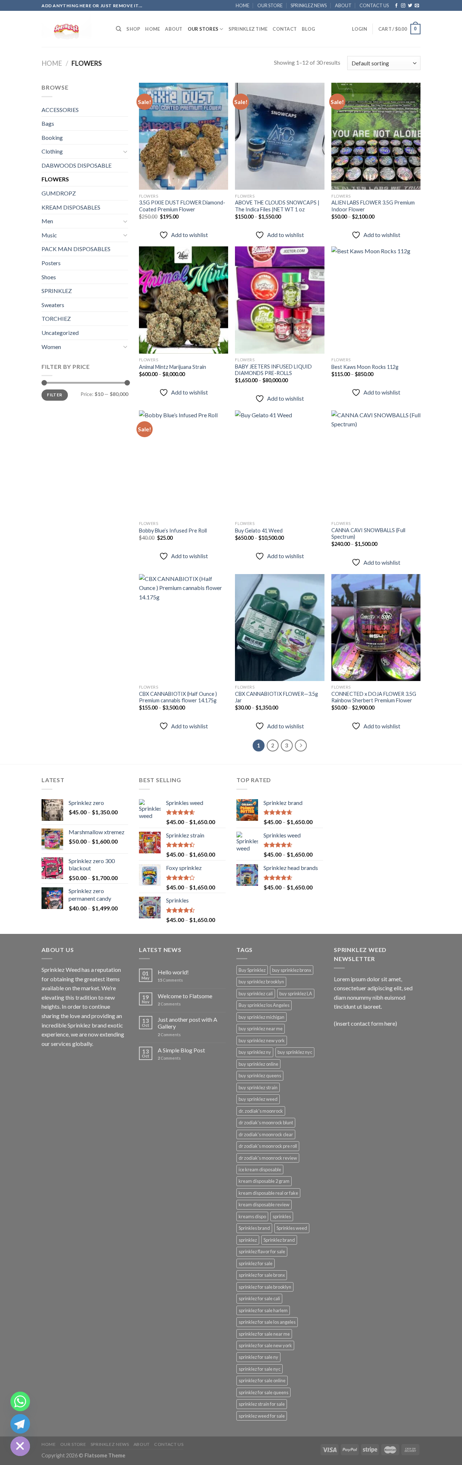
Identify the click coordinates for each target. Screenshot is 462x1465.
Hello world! (173, 972)
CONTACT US (374, 5)
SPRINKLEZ (57, 290)
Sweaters (53, 304)
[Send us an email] (417, 5)
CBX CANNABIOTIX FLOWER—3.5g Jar (276, 697)
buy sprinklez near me (261, 1028)
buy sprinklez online (258, 1064)
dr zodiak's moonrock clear (266, 1134)
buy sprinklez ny (255, 1052)
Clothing (52, 151)
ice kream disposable (260, 1169)
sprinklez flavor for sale (262, 1251)
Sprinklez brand (279, 1240)
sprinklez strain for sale (262, 1404)
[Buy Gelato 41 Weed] (279, 463)
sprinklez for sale (256, 1263)
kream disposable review (264, 1204)
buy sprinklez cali (256, 993)
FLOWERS (55, 179)
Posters (51, 262)
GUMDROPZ (59, 193)
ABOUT (343, 5)
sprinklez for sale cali (259, 1298)
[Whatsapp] (20, 1401)
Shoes (49, 276)
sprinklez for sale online (262, 1380)
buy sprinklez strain (258, 1087)
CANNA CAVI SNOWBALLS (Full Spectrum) (368, 533)
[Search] (118, 29)
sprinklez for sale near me (264, 1334)
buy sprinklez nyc (295, 1052)
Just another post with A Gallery (187, 1023)
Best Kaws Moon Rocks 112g (364, 367)
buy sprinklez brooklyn (261, 981)
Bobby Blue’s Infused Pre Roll (173, 530)
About (173, 29)
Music (49, 235)
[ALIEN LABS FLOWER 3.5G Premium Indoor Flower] (375, 136)
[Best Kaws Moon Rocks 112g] (375, 299)
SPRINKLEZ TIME (248, 29)
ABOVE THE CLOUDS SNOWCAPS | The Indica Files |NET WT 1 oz (277, 205)
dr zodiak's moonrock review (268, 1158)
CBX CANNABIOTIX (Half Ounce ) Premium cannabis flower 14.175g (178, 697)
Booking (52, 137)
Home (52, 63)
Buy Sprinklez (252, 970)
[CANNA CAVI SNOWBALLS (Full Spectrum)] (375, 463)
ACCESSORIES (60, 109)
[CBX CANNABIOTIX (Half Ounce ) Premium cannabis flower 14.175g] (183, 627)
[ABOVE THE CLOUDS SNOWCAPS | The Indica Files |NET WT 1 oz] (279, 136)
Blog (308, 29)
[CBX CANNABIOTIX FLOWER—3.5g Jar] (279, 627)
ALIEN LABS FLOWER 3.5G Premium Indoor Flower (373, 205)
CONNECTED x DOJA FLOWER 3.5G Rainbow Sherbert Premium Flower (373, 697)
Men (47, 220)
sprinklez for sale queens (263, 1392)
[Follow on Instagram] (403, 5)
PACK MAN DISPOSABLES (76, 248)
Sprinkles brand (254, 1228)
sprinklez (248, 1240)
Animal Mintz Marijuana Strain (172, 367)
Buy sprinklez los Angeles (264, 1005)
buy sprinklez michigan (261, 1017)
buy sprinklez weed (258, 1099)
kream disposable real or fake (268, 1193)
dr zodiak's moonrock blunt (266, 1122)
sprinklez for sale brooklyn (265, 1287)
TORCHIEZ (56, 318)
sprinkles (282, 1216)
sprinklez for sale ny (258, 1357)
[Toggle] (125, 151)
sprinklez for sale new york (265, 1345)
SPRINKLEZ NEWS (309, 5)
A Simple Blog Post (181, 1050)
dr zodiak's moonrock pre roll (268, 1146)
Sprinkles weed (291, 1228)
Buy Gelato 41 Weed (259, 530)
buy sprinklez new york (262, 1040)
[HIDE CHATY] (20, 1446)
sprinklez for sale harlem (263, 1310)
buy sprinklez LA (295, 993)
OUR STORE (270, 5)
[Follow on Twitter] (410, 5)
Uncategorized (60, 332)
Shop (133, 29)
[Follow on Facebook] (396, 5)
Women (51, 346)
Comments (170, 980)
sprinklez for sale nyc (259, 1369)
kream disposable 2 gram (264, 1181)
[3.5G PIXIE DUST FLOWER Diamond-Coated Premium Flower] (183, 136)
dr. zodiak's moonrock (261, 1111)
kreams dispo (252, 1216)
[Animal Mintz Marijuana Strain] (183, 299)
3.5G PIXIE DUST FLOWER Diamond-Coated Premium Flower (182, 205)
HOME (242, 5)
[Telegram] (20, 1424)
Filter (54, 394)
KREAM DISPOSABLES (71, 207)
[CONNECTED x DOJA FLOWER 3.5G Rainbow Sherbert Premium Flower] (375, 627)
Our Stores (203, 29)
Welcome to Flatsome (185, 995)
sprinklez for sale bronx (262, 1275)
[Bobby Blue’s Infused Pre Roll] (183, 463)
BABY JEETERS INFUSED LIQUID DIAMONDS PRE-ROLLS (273, 369)
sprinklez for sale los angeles (267, 1322)
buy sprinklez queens (260, 1075)
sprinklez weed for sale (262, 1416)
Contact (285, 29)
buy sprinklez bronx (291, 970)
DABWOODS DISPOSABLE (77, 165)
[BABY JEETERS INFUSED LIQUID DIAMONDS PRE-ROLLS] (279, 299)
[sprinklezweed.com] (73, 29)
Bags (48, 123)
